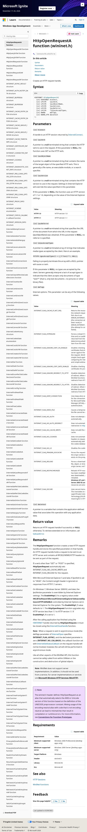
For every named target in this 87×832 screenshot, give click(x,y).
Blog (32, 827)
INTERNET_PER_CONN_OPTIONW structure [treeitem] (16, 195)
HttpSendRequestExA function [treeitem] (14, 67)
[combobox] (15, 36)
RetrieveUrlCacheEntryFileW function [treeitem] (17, 777)
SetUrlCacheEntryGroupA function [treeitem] (15, 804)
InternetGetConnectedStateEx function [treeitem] (17, 421)
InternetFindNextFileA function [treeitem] (14, 393)
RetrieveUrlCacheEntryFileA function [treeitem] (16, 770)
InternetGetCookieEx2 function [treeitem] (14, 446)
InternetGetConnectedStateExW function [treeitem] (17, 435)
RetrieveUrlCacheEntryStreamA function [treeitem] (16, 784)
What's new (66, 26)
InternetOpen (58, 634)
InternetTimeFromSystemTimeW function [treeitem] (16, 703)
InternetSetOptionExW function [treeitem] (14, 655)
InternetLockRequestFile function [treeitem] (15, 525)
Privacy (52, 827)
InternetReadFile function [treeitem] (16, 568)
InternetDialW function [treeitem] (15, 370)
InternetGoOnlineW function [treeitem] (17, 509)
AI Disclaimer (7, 827)
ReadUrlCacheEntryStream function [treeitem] (16, 756)
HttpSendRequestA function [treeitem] (17, 61)
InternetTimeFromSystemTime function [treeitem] (16, 689)
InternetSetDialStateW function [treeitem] (14, 630)
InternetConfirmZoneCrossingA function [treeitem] (17, 310)
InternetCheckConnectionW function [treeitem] (16, 269)
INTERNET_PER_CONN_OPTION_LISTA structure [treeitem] (16, 175)
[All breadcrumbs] (35, 34)
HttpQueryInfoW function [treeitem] (16, 57)
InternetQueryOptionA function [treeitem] (14, 555)
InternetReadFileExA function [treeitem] (14, 573)
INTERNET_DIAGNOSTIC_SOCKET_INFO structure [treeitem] (17, 168)
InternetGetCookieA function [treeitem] (17, 441)
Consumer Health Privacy (68, 827)
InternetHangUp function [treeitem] (16, 513)
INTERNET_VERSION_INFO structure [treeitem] (16, 223)
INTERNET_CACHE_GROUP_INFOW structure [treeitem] (16, 133)
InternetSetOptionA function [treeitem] (17, 643)
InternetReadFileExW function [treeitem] (14, 580)
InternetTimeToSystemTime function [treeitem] (16, 710)
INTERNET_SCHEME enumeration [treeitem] (13, 209)
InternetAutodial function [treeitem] (16, 236)
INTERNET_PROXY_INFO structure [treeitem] (15, 202)
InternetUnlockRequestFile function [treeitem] (16, 731)
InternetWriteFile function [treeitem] (16, 737)
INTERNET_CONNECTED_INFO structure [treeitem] (17, 154)
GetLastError (38, 534)
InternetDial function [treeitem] (14, 362)
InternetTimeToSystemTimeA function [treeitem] (17, 717)
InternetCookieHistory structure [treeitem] (14, 332)
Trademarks (18, 830)
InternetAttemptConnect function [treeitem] (15, 230)
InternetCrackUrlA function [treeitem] (16, 345)
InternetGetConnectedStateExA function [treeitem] (17, 428)
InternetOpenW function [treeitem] (15, 543)
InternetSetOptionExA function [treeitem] (14, 648)
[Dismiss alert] (82, 4)
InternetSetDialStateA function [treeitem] (14, 623)
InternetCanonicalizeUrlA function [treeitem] (15, 248)
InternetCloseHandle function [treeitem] (14, 283)
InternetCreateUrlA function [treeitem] (17, 354)
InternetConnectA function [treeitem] (16, 323)
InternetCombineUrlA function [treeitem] (14, 290)
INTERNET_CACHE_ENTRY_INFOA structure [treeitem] (17, 112)
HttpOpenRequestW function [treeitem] (17, 49)
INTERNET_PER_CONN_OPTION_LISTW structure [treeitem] (16, 182)
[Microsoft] (4, 19)
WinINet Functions (41, 784)
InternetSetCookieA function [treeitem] (17, 586)
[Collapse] (28, 32)
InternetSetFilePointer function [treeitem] (14, 637)
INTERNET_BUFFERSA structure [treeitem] (14, 98)
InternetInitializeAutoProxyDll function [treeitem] (17, 518)
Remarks (38, 71)
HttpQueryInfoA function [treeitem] (15, 53)
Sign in (81, 20)
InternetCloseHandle (59, 626)
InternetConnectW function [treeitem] (16, 327)
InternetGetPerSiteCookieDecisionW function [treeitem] (17, 494)
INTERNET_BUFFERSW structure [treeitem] (14, 105)
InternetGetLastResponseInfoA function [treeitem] (17, 474)
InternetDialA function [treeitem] (14, 366)
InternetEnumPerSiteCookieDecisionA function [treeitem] (16, 375)
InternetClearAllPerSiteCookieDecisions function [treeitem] (17, 276)
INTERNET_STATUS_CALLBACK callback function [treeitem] (17, 216)
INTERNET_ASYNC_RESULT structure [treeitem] (16, 85)
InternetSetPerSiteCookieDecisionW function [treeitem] (17, 676)
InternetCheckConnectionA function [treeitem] (16, 262)
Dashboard (79, 26)
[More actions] (83, 34)
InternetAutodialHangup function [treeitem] (15, 241)
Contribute (43, 827)
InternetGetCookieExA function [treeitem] (14, 453)
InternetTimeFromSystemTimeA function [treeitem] (16, 696)
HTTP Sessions (39, 779)
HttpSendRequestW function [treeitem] (17, 80)
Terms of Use (7, 830)
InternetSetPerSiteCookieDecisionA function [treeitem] (17, 669)
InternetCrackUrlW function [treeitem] (16, 349)
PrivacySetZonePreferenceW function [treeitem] (17, 749)
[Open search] (76, 20)
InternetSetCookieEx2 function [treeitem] (14, 591)
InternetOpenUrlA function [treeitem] (16, 535)
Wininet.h (42, 34)
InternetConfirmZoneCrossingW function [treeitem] (17, 317)
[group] (59, 402)
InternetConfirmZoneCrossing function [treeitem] (17, 303)
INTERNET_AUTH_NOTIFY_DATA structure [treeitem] (17, 92)
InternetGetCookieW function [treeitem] (14, 467)
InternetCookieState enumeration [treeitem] (13, 339)
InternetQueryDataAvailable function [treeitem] (17, 548)
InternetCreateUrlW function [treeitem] (17, 358)
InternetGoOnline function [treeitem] (16, 500)
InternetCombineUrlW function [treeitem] (14, 297)
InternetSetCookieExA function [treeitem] (14, 598)
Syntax (37, 62)
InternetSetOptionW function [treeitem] (14, 662)
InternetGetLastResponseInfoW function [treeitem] (17, 480)
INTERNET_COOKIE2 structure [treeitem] (14, 161)
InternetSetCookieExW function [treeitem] (14, 605)
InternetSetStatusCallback (48, 643)
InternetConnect (75, 134)
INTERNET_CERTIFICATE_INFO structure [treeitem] (17, 147)
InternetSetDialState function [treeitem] (14, 616)
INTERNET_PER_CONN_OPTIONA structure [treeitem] (16, 188)
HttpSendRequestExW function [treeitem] (14, 74)
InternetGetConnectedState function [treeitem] (16, 414)
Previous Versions (21, 827)
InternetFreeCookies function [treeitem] (14, 407)
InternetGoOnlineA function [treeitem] (17, 504)
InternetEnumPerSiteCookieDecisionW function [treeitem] (16, 382)
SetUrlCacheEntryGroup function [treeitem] (15, 797)
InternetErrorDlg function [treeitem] (16, 388)
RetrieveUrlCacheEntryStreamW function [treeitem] (16, 791)
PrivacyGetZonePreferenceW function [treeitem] (17, 742)
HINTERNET (38, 623)
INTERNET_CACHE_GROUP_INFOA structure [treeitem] (16, 126)
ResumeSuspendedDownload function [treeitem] (17, 763)
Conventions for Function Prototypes (55, 717)
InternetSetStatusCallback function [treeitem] (16, 682)
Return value (40, 68)
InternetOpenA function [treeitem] (15, 531)
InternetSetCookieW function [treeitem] (17, 611)
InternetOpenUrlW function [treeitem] (16, 539)
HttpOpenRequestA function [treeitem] (14, 43)
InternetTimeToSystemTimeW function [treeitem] (16, 724)
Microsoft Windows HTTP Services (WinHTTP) (58, 678)
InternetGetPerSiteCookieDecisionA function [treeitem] (17, 487)
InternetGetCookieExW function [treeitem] (14, 460)
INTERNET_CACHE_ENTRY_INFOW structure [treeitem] (17, 119)
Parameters (39, 65)
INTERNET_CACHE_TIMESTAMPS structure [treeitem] (16, 140)
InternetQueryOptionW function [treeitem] (15, 562)
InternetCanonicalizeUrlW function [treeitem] (16, 255)
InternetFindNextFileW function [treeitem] (14, 400)
